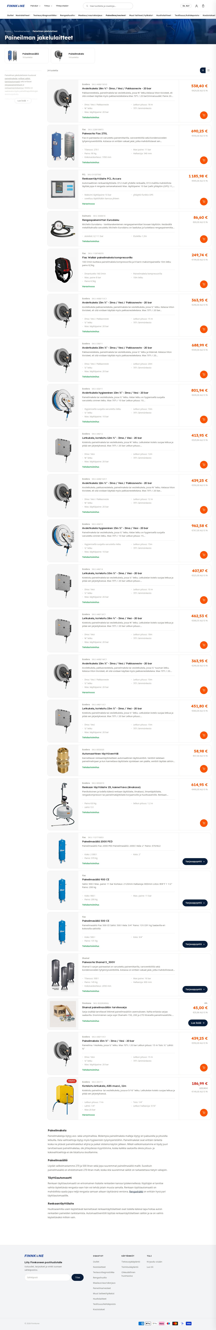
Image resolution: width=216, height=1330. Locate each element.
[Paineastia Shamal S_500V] (129, 975)
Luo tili (150, 1267)
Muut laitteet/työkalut (141, 15)
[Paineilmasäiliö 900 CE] (129, 890)
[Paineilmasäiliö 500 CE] (129, 931)
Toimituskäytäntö (130, 1267)
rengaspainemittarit (13, 84)
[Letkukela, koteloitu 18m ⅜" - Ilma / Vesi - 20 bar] (129, 631)
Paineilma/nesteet (116, 15)
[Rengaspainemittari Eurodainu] (129, 228)
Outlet (10, 15)
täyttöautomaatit (12, 81)
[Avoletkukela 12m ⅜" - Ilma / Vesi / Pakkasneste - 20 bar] (129, 495)
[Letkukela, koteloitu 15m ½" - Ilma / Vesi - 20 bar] (129, 721)
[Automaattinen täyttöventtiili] (129, 760)
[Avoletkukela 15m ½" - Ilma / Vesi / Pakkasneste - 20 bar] (129, 315)
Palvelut (34, 6)
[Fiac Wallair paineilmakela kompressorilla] (129, 270)
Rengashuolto (67, 15)
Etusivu (8, 31)
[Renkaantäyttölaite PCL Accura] (129, 189)
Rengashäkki (136, 1191)
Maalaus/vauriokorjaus (90, 15)
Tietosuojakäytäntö (131, 1261)
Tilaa (77, 1277)
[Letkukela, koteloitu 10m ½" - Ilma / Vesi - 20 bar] (129, 586)
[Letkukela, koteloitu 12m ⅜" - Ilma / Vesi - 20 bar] (129, 450)
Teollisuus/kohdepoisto (187, 15)
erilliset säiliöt (24, 78)
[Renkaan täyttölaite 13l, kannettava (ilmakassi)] (129, 804)
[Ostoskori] (203, 6)
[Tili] (196, 6)
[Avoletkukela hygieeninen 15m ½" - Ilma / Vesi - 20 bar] (129, 541)
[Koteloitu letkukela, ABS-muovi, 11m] (129, 1098)
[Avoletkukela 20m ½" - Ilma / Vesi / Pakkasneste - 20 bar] (129, 360)
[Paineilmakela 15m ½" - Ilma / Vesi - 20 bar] (129, 1053)
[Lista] (203, 70)
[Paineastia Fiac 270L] (129, 146)
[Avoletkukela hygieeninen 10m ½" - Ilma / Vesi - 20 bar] (129, 405)
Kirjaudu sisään (154, 1261)
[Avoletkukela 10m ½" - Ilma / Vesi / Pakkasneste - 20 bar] (129, 676)
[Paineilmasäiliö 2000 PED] (129, 850)
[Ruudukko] (208, 70)
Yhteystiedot (62, 6)
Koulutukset (209, 15)
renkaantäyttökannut (14, 88)
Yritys (47, 6)
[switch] (186, 6)
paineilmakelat (11, 78)
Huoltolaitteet (163, 15)
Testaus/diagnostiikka (44, 15)
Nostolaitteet (23, 15)
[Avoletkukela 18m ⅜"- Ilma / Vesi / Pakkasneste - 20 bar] (129, 101)
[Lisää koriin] (204, 115)
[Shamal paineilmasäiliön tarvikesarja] (129, 1014)
